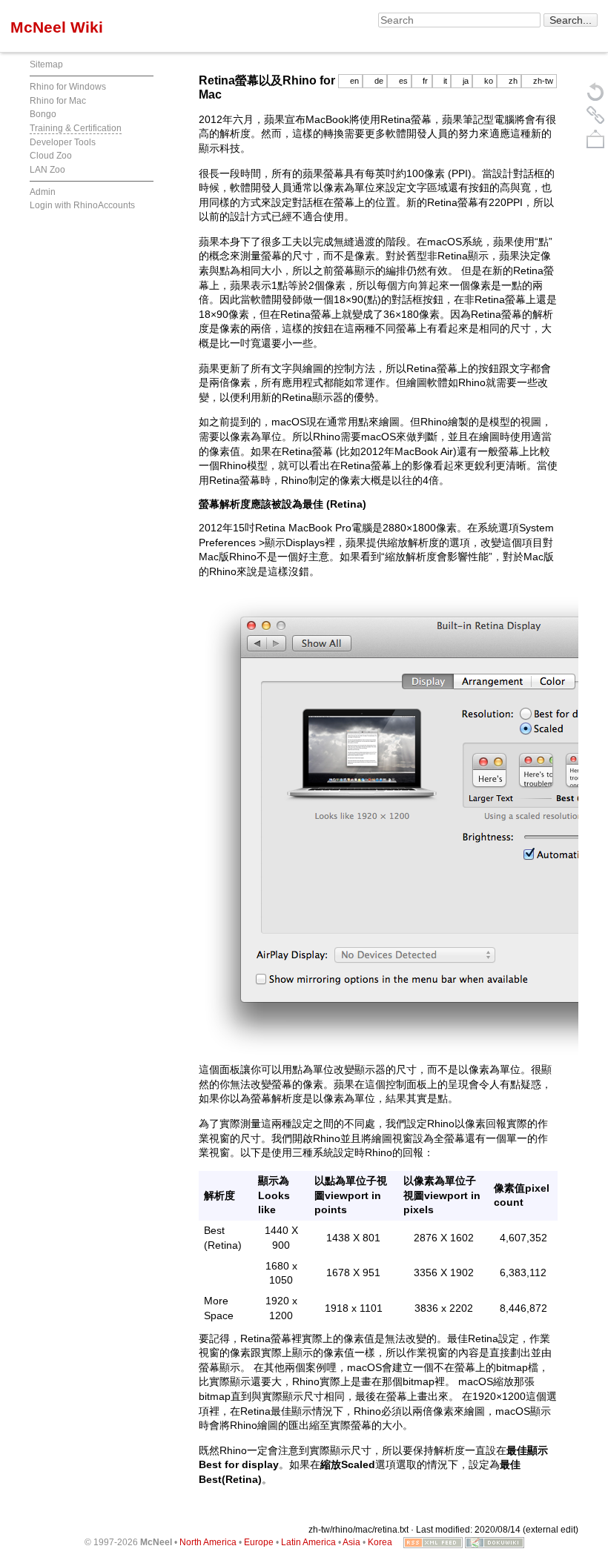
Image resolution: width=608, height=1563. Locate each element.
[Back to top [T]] (595, 138)
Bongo (43, 114)
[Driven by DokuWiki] (494, 1542)
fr (425, 80)
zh (513, 80)
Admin (43, 192)
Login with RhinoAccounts (82, 205)
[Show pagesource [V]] (595, 91)
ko (488, 80)
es (403, 80)
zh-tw (543, 80)
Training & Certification (76, 128)
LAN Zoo (47, 170)
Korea (380, 1542)
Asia (351, 1542)
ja (466, 80)
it (445, 80)
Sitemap (46, 64)
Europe (259, 1542)
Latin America (308, 1542)
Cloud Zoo (51, 155)
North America (208, 1542)
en (354, 80)
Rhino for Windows (68, 87)
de (378, 80)
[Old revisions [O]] (595, 115)
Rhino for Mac (58, 101)
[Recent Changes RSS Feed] (433, 1542)
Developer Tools (63, 142)
